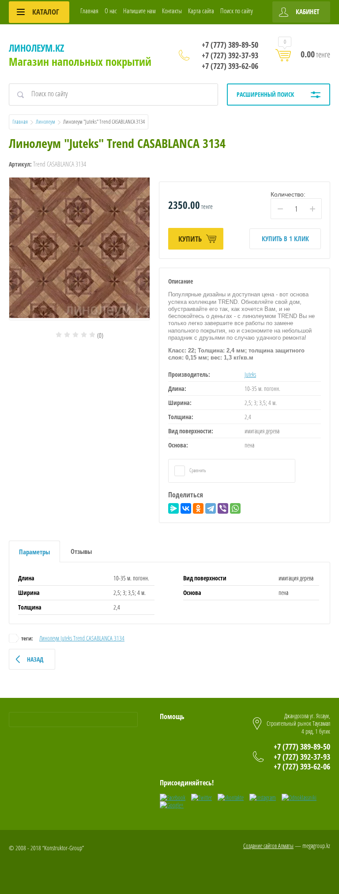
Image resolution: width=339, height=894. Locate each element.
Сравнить (197, 470)
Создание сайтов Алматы (268, 845)
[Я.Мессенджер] (173, 508)
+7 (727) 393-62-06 (230, 66)
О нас (111, 10)
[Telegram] (210, 508)
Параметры (34, 551)
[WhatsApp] (235, 508)
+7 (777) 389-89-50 (230, 44)
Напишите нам (139, 10)
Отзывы (81, 551)
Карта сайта (201, 10)
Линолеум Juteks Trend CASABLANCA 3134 (81, 638)
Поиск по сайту (236, 10)
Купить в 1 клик (285, 238)
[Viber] (223, 508)
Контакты (172, 10)
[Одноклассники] (198, 508)
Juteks (250, 374)
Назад (35, 659)
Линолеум (45, 121)
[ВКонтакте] (186, 508)
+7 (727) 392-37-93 (230, 55)
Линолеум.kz (36, 47)
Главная (89, 10)
